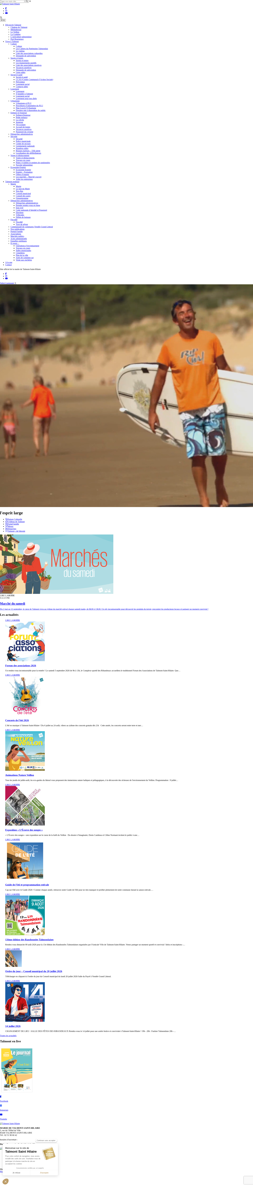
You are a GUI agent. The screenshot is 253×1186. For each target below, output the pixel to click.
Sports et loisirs (17, 58)
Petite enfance (21, 117)
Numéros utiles (22, 148)
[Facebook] (6, 8)
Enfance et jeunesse (19, 113)
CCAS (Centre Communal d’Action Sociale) (34, 79)
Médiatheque (16, 29)
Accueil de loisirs (23, 127)
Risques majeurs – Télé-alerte (28, 151)
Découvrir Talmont (13, 25)
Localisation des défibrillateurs (28, 153)
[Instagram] (6, 11)
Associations (16, 234)
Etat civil (19, 208)
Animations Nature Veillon (19, 775)
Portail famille (13, 524)
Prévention (20, 82)
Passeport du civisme (24, 132)
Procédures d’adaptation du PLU (29, 105)
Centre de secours (23, 143)
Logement (15, 89)
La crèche (20, 120)
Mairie (13, 184)
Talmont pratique (12, 181)
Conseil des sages (23, 196)
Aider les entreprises (24, 179)
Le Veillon (15, 32)
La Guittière (16, 34)
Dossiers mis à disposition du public (31, 110)
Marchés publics (17, 236)
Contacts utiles (22, 86)
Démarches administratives (22, 134)
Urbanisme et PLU (23, 103)
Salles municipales (23, 250)
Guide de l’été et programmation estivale (27, 884)
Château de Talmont (16, 521)
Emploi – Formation (24, 172)
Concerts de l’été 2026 (17, 720)
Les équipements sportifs (26, 63)
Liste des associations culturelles (29, 53)
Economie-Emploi (18, 167)
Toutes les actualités (8, 1036)
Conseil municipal (23, 193)
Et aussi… (15, 243)
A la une (8, 262)
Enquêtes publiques (19, 241)
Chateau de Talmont (19, 27)
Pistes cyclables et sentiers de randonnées (33, 162)
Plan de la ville (22, 255)
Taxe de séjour (22, 224)
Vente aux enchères (24, 260)
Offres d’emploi (22, 174)
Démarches (11, 529)
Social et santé (16, 75)
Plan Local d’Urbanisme (26, 108)
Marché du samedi (12, 603)
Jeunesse (19, 122)
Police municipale (23, 141)
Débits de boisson (23, 217)
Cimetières (20, 253)
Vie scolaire (21, 124)
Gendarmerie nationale (25, 146)
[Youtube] (6, 13)
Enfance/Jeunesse (23, 115)
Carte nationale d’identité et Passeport (31, 210)
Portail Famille (17, 231)
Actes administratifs (19, 238)
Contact (8, 265)
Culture (14, 44)
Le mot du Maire (23, 189)
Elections (19, 212)
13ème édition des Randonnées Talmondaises (29, 939)
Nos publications (18, 229)
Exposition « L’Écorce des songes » (24, 830)
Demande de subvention (26, 56)
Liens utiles (20, 72)
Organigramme (22, 198)
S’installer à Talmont (24, 94)
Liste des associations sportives (29, 65)
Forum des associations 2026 (20, 665)
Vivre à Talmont (12, 41)
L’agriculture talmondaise (21, 37)
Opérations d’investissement (27, 246)
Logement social (23, 84)
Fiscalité (14, 219)
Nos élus (19, 191)
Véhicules (20, 215)
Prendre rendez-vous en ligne (28, 205)
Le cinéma (20, 51)
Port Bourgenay (17, 39)
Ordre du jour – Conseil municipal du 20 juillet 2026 (33, 971)
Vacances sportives (23, 67)
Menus (10, 526)
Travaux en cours (23, 160)
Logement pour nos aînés (26, 98)
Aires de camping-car (25, 257)
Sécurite (14, 136)
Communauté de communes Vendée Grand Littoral (32, 227)
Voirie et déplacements (20, 155)
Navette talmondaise (24, 165)
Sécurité (19, 139)
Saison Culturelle (15, 519)
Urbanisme (15, 101)
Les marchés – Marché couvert (28, 177)
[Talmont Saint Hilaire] (10, 4)
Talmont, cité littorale (16, 531)
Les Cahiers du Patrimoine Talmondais (32, 48)
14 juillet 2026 (13, 1026)
